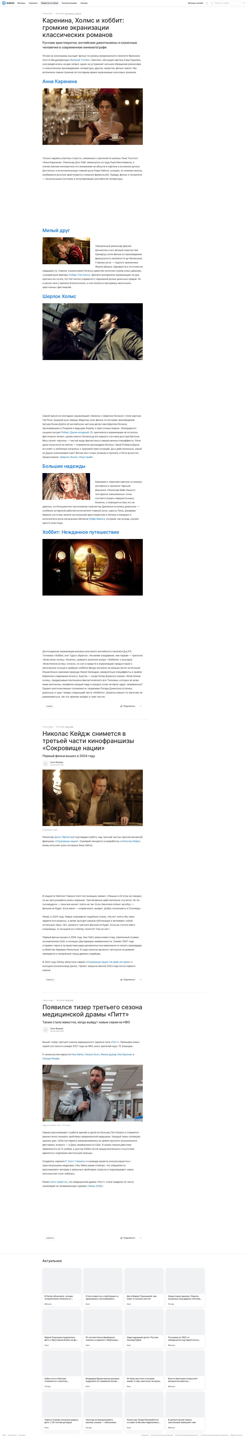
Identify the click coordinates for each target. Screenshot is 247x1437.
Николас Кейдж (131, 841)
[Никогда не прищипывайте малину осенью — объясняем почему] (103, 1411)
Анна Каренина (59, 81)
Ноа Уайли (77, 1054)
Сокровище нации (66, 841)
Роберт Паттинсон (79, 274)
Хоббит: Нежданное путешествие (80, 532)
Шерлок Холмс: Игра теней (76, 457)
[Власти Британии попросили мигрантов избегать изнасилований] (185, 1369)
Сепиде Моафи (50, 1058)
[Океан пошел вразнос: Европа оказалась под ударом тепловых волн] (185, 1287)
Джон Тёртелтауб (65, 837)
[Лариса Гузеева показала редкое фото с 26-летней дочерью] (61, 1411)
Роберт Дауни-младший (75, 432)
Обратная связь (236, 1435)
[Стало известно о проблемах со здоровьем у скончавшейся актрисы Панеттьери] (103, 1287)
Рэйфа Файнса (97, 519)
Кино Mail (69, 727)
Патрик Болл (92, 1054)
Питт (115, 1042)
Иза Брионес (124, 1054)
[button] (92, 798)
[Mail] (4, 3)
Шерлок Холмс (59, 296)
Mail (4, 1435)
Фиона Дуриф (108, 1054)
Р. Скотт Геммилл (75, 1161)
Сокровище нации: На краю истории (108, 962)
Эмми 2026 (95, 1186)
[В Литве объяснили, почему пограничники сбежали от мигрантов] (61, 1287)
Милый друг (56, 230)
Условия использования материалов (214, 1435)
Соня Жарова (56, 762)
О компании (12, 1435)
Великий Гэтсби (79, 60)
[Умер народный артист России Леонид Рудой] (144, 1328)
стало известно (58, 1182)
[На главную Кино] (10, 3)
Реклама (22, 1435)
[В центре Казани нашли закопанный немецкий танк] (185, 1411)
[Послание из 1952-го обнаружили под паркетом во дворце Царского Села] (185, 1328)
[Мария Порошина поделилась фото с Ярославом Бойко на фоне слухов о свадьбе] (61, 1328)
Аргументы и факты (73, 13)
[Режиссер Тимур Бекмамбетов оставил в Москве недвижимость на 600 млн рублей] (144, 1411)
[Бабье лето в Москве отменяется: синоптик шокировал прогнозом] (61, 1369)
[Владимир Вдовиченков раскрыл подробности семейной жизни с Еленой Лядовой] (103, 1369)
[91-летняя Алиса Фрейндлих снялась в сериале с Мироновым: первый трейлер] (103, 1328)
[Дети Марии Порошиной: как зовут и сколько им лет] (144, 1287)
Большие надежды (63, 466)
